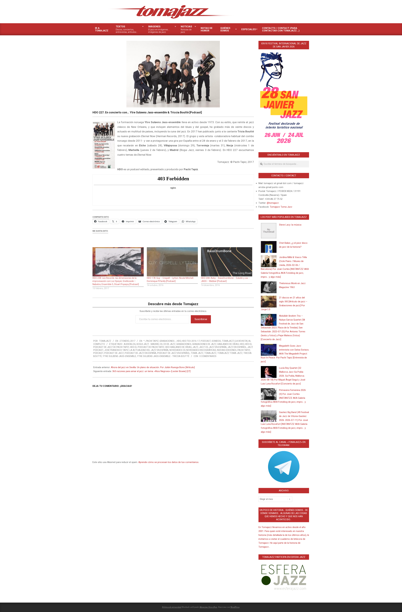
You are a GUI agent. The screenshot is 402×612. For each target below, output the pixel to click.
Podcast (206, 341)
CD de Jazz (169, 344)
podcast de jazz (114, 353)
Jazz (195, 347)
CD (161, 344)
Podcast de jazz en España (140, 353)
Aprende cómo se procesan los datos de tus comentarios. (168, 462)
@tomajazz (273, 202)
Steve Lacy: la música (290, 224)
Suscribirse (201, 319)
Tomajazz (210, 353)
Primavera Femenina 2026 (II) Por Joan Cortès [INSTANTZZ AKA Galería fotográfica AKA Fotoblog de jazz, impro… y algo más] (283, 398)
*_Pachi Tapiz (151, 341)
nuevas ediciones (226, 350)
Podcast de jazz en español (173, 353)
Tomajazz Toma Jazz (229, 353)
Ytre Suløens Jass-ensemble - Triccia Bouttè (163, 356)
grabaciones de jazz (204, 344)
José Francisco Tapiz (116, 350)
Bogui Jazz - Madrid (148, 344)
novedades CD (177, 350)
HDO (179, 341)
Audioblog (130, 344)
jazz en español (237, 347)
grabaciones (183, 344)
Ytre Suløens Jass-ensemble (119, 356)
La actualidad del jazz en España (149, 350)
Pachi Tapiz (243, 350)
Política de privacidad (171, 607)
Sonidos (216, 341)
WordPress (234, 607)
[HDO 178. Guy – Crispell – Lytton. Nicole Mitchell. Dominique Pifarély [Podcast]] (172, 261)
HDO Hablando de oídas (178, 347)
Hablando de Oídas (228, 344)
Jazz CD (203, 347)
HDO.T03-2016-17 (191, 341)
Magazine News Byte (208, 607)
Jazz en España (218, 347)
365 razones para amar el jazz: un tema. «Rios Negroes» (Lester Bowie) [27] (151, 371)
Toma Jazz (197, 353)
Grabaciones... (168, 341)
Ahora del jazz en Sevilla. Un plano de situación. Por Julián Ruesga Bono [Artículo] (153, 367)
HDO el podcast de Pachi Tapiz (147, 347)
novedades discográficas (201, 350)
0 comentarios (207, 356)
